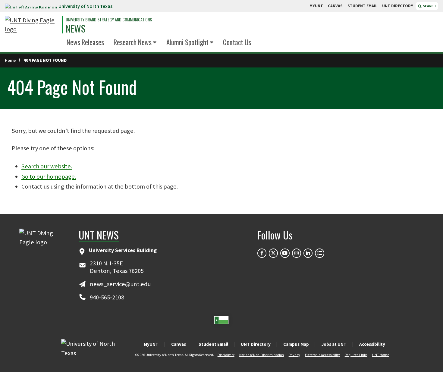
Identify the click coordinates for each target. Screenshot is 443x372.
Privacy (294, 354)
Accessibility (372, 344)
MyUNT (151, 344)
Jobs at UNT (334, 344)
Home (10, 60)
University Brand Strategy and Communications (109, 20)
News (76, 28)
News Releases (85, 42)
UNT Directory (256, 344)
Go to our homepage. (48, 176)
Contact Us (237, 42)
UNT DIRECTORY (397, 5)
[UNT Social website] (319, 253)
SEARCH (429, 6)
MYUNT (316, 5)
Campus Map (296, 344)
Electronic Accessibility (322, 354)
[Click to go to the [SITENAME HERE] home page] (32, 25)
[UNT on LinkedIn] (308, 253)
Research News (133, 42)
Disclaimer (226, 354)
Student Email (213, 344)
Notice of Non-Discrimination (261, 354)
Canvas (178, 344)
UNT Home (380, 354)
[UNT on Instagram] (296, 253)
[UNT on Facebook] (261, 253)
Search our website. (46, 166)
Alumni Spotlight (187, 42)
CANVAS (335, 5)
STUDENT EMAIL (362, 5)
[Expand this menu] (155, 42)
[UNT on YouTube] (284, 253)
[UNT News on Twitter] (273, 253)
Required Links (356, 354)
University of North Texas (85, 6)
